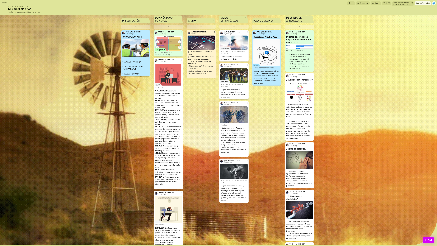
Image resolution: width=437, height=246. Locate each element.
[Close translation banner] (412, 3)
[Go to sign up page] (434, 3)
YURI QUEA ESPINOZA (15, 6)
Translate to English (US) (401, 4)
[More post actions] (149, 32)
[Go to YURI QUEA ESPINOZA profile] (123, 33)
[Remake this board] (384, 3)
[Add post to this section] (135, 27)
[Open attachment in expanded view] (135, 48)
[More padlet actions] (389, 3)
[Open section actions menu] (147, 20)
